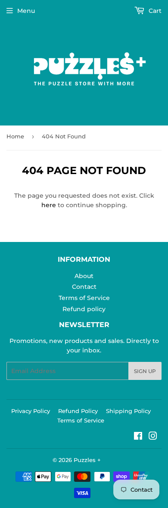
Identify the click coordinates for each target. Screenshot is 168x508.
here (48, 205)
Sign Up (145, 371)
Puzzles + (87, 459)
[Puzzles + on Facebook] (138, 437)
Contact (84, 287)
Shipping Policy (128, 410)
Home (15, 136)
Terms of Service (84, 298)
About (84, 276)
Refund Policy (78, 410)
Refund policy (84, 309)
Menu (26, 11)
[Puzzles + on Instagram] (153, 437)
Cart (154, 11)
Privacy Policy (30, 410)
